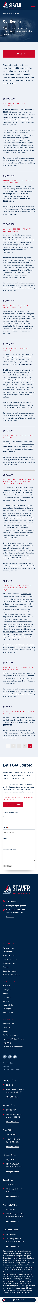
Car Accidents (8, 952)
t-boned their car (25, 364)
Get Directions (10, 917)
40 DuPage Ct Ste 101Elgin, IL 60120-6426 (13, 1140)
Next (30, 746)
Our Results (7, 1027)
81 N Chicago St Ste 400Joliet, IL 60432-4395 (14, 1190)
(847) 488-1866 (11, 1135)
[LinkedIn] (10, 1057)
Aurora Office (8, 1105)
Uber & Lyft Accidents (11, 959)
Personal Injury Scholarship (13, 1046)
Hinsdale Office (9, 1155)
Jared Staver (25, 629)
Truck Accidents (9, 955)
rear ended (24, 717)
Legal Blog (7, 1043)
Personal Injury (7, 13)
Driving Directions (12, 1097)
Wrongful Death (9, 963)
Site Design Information (11, 1069)
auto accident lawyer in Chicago (19, 630)
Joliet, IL (6, 1001)
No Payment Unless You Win (13, 1039)
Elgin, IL (6, 993)
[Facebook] (5, 1057)
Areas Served (8, 1012)
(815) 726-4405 (11, 1184)
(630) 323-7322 (10, 1159)
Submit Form (7, 866)
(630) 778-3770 (10, 1209)
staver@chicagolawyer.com (16, 905)
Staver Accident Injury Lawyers (14, 109)
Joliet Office (8, 1180)
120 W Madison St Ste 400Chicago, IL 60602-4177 (15, 911)
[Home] (19, 889)
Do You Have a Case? (11, 1035)
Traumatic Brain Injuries (11, 974)
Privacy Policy (8, 1063)
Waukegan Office (10, 1230)
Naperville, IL (8, 1005)
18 (24, 745)
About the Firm (8, 1023)
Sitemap (6, 1066)
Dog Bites (6, 967)
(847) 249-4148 (11, 1234)
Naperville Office (10, 1205)
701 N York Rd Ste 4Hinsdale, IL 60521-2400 (14, 1165)
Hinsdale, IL (7, 997)
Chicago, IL (7, 989)
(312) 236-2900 (11, 901)
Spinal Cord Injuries (10, 971)
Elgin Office (8, 1130)
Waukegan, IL (8, 1009)
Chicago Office (9, 1080)
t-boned (10, 497)
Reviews (6, 1031)
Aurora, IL (6, 985)
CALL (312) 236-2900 (13, 804)
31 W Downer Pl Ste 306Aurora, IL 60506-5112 (14, 1115)
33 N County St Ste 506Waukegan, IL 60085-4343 (15, 1240)
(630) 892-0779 (11, 1110)
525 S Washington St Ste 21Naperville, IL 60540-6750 (15, 1215)
